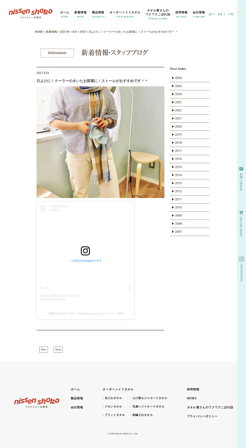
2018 (178, 142)
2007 (178, 231)
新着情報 (51, 31)
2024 (178, 94)
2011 (178, 199)
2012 (178, 191)
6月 (74, 31)
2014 (178, 175)
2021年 (65, 31)
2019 (178, 134)
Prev (43, 349)
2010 (178, 207)
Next (58, 349)
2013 (178, 183)
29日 (83, 31)
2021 (178, 118)
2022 (178, 110)
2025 (178, 86)
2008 (178, 223)
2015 (178, 167)
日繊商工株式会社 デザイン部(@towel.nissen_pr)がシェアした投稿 (85, 313)
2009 (178, 215)
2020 (178, 126)
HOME (39, 31)
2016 (178, 159)
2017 (178, 151)
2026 (178, 78)
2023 (178, 102)
